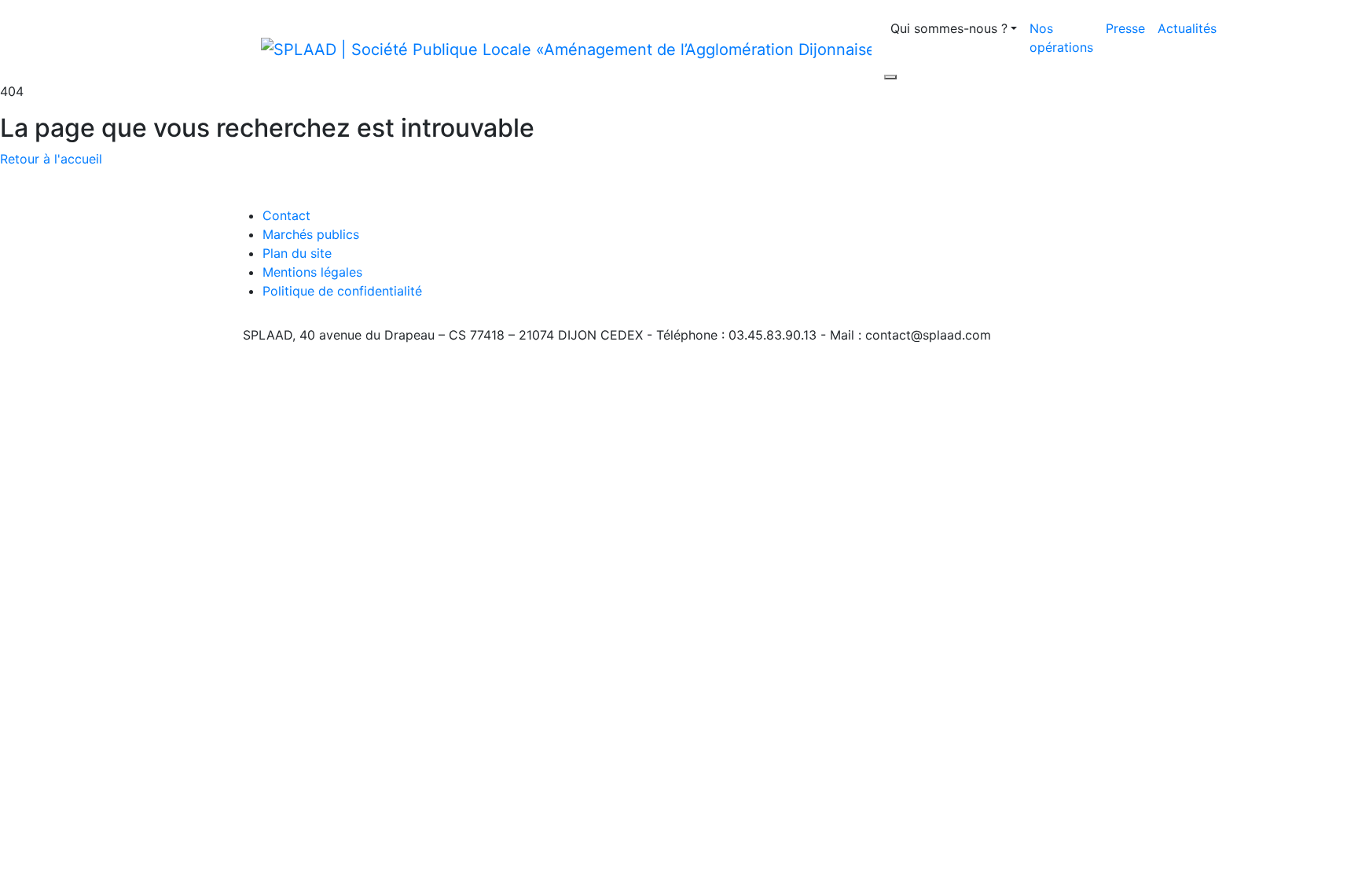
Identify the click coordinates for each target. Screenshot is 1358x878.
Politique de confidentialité (342, 291)
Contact (286, 215)
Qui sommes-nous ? (948, 28)
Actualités (1187, 28)
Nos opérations (1061, 37)
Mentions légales (312, 272)
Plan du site (297, 253)
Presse (1125, 28)
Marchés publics (310, 234)
